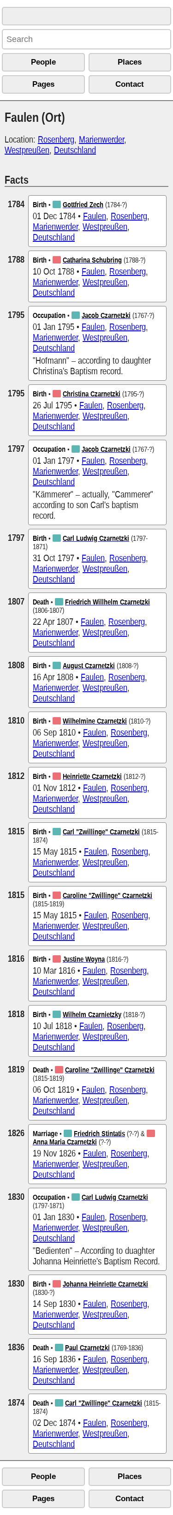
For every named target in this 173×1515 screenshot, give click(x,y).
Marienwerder (101, 139)
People (43, 62)
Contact (129, 84)
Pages (43, 84)
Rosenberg (56, 139)
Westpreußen (27, 149)
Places (130, 62)
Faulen (94, 215)
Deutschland (75, 149)
